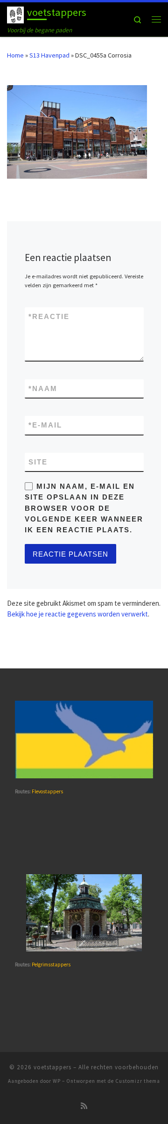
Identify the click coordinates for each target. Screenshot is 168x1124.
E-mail (45, 425)
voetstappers (52, 1067)
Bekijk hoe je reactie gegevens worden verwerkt (77, 613)
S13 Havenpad (49, 55)
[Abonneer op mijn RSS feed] (84, 1106)
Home (15, 55)
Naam (42, 388)
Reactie (49, 316)
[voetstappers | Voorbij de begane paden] (15, 13)
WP (57, 1081)
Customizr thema (137, 1081)
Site (38, 462)
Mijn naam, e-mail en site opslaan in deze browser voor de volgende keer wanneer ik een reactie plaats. (84, 508)
